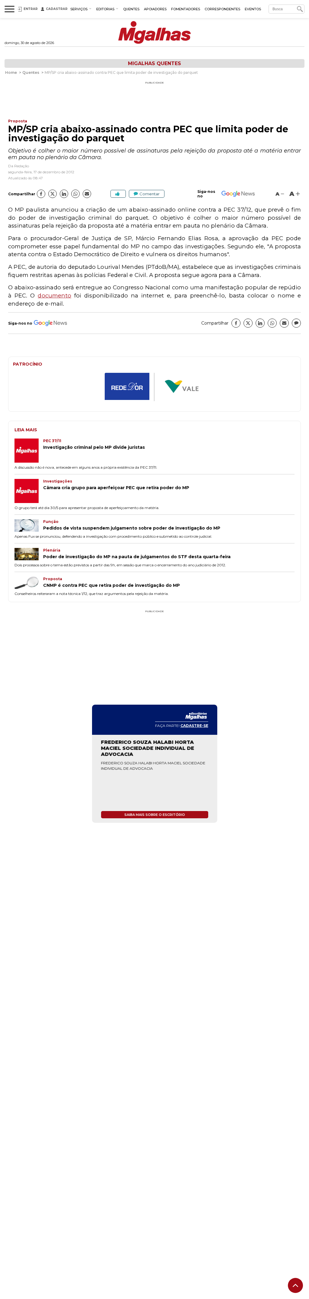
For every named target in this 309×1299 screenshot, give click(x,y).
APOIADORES (155, 9)
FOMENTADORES (185, 9)
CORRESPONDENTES (222, 9)
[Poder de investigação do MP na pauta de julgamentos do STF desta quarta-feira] (28, 554)
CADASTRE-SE (194, 725)
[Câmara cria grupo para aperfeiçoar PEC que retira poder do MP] (28, 491)
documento (54, 295)
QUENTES (131, 9)
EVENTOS (253, 9)
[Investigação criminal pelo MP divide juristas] (28, 451)
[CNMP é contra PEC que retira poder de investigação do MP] (28, 583)
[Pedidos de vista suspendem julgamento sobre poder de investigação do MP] (28, 526)
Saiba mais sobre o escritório (154, 815)
